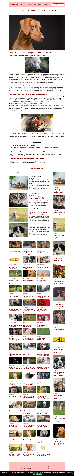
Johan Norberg (37, 193)
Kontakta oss (44, 4)
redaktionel (62, 13)
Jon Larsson (18, 13)
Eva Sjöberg (37, 224)
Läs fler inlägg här (37, 168)
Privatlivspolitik (38, 474)
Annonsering (29, 4)
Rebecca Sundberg (37, 176)
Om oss (34, 4)
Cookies (39, 4)
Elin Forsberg (36, 208)
